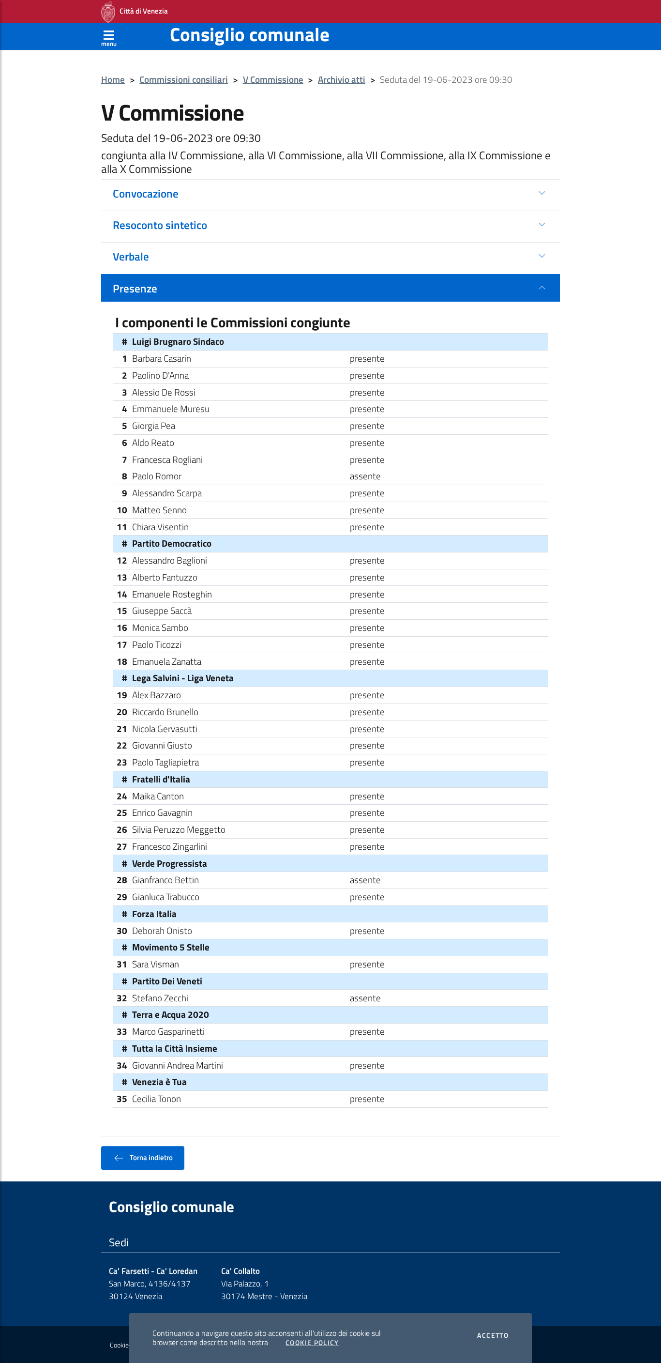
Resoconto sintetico (160, 224)
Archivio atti (341, 79)
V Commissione (273, 79)
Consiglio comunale (250, 34)
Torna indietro (150, 1157)
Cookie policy (128, 1345)
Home (113, 79)
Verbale (131, 256)
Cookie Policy (312, 1342)
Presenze (135, 288)
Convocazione (146, 193)
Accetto (493, 1335)
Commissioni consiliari (183, 79)
